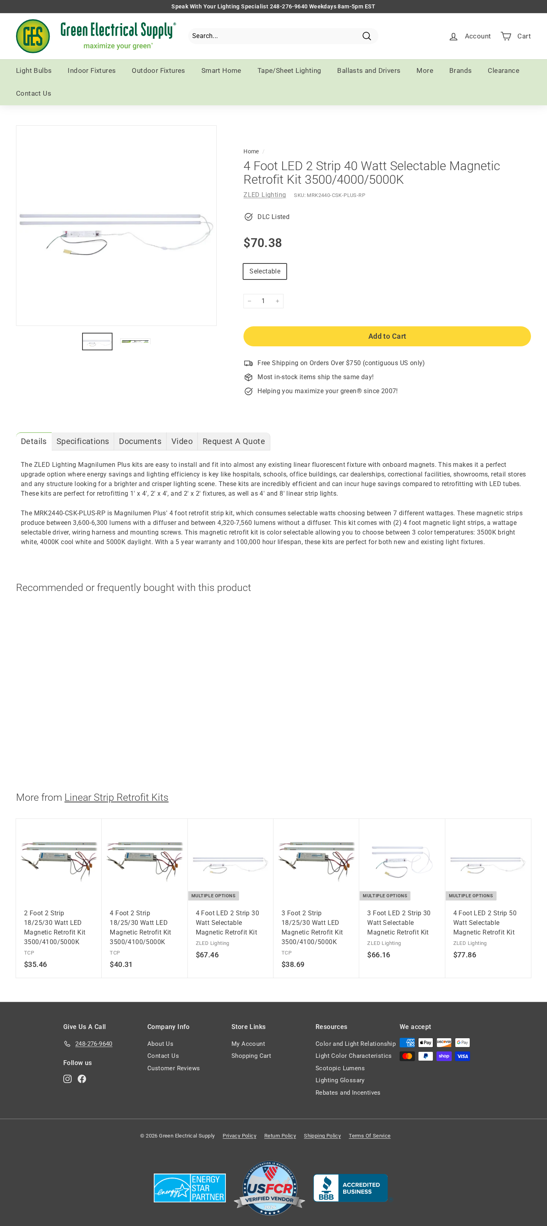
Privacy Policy (239, 1136)
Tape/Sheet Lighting (289, 70)
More (424, 70)
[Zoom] (116, 226)
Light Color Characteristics (354, 1055)
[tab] (34, 441)
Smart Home (221, 70)
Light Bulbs (34, 70)
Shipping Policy (322, 1136)
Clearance (503, 70)
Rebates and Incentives (348, 1092)
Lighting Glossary (340, 1080)
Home (251, 151)
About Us (160, 1043)
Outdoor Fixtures (158, 70)
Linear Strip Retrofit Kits (116, 797)
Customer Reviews (173, 1068)
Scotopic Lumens (340, 1068)
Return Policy (280, 1136)
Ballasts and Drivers (368, 70)
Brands (460, 70)
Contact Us (33, 93)
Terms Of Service (369, 1136)
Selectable (264, 271)
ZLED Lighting (264, 195)
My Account (248, 1043)
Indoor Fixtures (92, 70)
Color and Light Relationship (356, 1043)
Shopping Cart (251, 1055)
